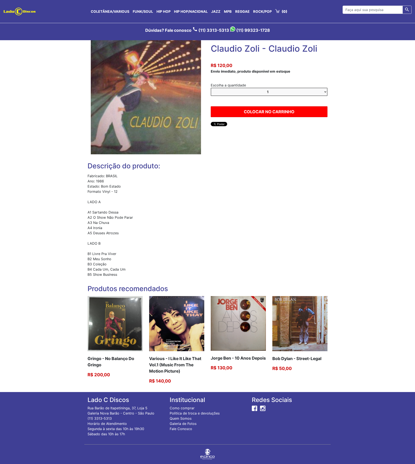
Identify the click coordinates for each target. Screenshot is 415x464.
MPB (228, 11)
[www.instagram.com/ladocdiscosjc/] (262, 408)
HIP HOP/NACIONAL (191, 11)
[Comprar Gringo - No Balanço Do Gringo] (115, 323)
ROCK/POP (262, 11)
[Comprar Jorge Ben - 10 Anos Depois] (238, 323)
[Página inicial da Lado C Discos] (19, 11)
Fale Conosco (181, 429)
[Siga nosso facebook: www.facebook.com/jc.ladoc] (254, 408)
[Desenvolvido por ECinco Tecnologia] (207, 454)
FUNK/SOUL (143, 11)
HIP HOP (163, 11)
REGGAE (242, 11)
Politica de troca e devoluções (195, 413)
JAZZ (215, 11)
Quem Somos (181, 418)
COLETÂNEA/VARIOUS (110, 11)
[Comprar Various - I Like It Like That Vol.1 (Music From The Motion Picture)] (176, 323)
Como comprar (182, 408)
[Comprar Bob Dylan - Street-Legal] (299, 323)
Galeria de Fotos (183, 423)
